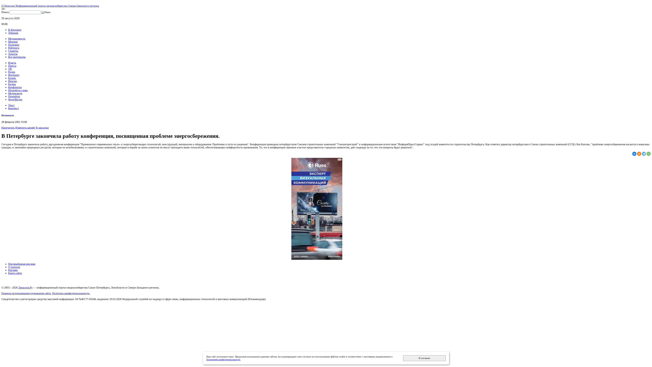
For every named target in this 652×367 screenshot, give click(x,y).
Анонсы (13, 54)
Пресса (12, 65)
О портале (14, 267)
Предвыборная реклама (21, 264)
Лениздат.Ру (25, 287)
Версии (12, 81)
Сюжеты (13, 50)
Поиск (5, 12)
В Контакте (14, 29)
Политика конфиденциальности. (71, 293)
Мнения (12, 41)
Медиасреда (15, 93)
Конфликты (15, 87)
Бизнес (12, 78)
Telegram (13, 32)
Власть (12, 62)
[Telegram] (644, 154)
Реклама (13, 270)
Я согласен (424, 358)
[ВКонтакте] (634, 154)
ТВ (10, 68)
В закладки (42, 127)
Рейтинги (13, 47)
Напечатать (8, 127)
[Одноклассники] (639, 154)
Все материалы (17, 57)
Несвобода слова (18, 90)
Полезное (13, 44)
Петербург (14, 96)
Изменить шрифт (25, 127)
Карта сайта (15, 273)
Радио (11, 72)
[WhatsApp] (649, 154)
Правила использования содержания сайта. (26, 293)
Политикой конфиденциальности (223, 359)
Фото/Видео (15, 99)
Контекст (13, 108)
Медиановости (16, 38)
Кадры (12, 84)
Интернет (13, 75)
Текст (11, 105)
